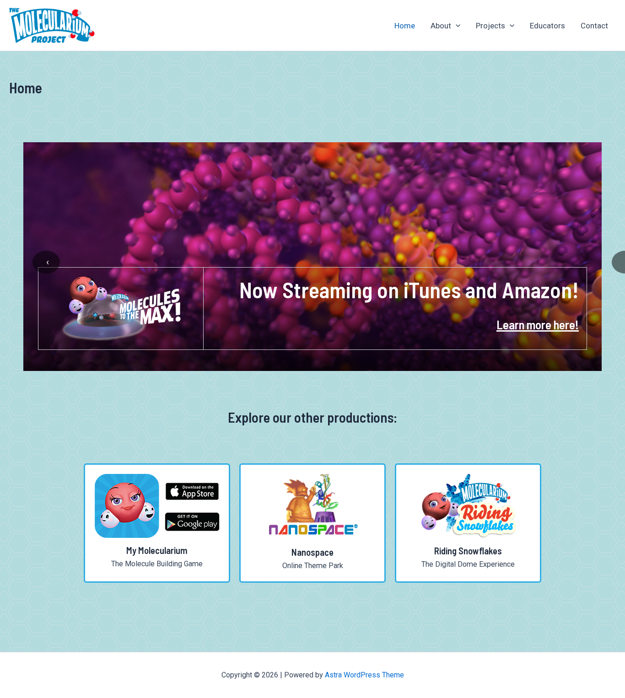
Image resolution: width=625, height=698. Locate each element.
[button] (455, 25)
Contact (594, 25)
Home (404, 25)
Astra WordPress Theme (364, 675)
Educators (547, 25)
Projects (490, 25)
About (441, 25)
